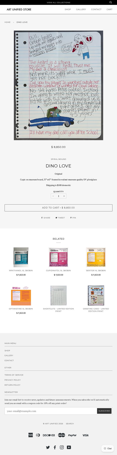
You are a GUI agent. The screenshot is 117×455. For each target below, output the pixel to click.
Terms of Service (14, 375)
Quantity (58, 192)
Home (8, 22)
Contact (96, 9)
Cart (109, 9)
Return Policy (12, 385)
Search (70, 424)
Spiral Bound (58, 159)
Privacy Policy (13, 380)
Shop (68, 9)
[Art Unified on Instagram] (62, 448)
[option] (58, 85)
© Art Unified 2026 (53, 424)
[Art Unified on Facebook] (55, 448)
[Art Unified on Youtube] (69, 448)
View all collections (58, 3)
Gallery (81, 9)
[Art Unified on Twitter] (48, 448)
